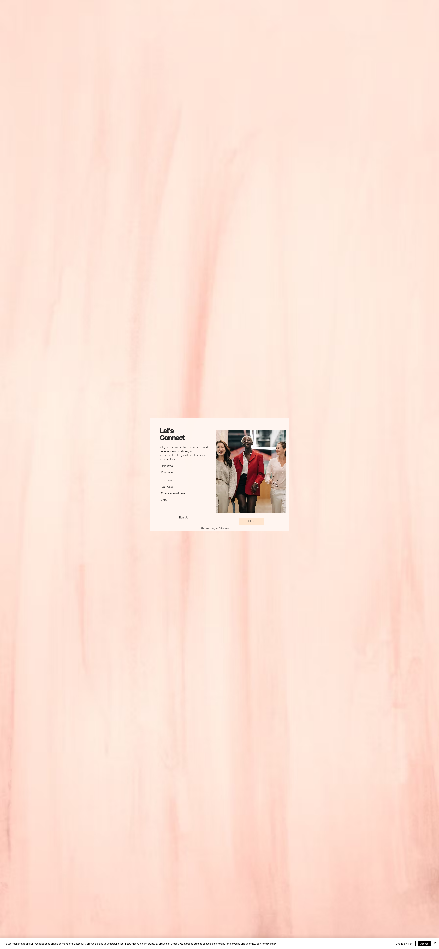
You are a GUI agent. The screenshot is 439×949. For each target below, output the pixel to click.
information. (224, 528)
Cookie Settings (404, 943)
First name (167, 466)
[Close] (435, 943)
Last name (167, 480)
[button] (251, 521)
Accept (424, 943)
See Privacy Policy (266, 943)
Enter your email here (173, 493)
